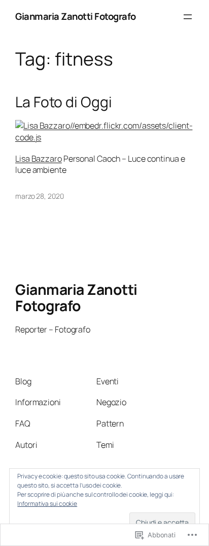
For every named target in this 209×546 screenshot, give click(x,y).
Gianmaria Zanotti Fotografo (75, 16)
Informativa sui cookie (47, 503)
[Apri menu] (188, 17)
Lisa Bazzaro (38, 158)
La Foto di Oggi (63, 102)
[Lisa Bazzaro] (42, 125)
